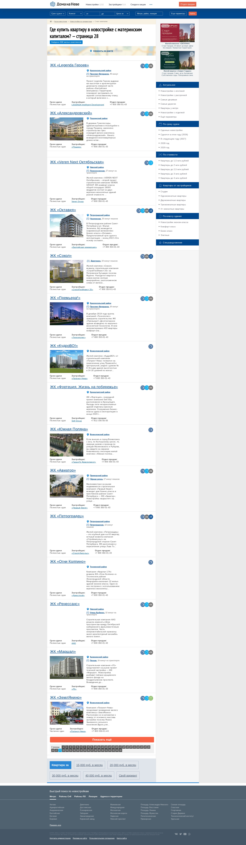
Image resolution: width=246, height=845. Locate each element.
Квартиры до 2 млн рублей (174, 165)
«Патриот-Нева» (80, 378)
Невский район (97, 167)
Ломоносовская (97, 171)
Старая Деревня (178, 813)
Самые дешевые (169, 99)
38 (96, 750)
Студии (164, 191)
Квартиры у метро (169, 108)
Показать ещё (102, 739)
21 (135, 747)
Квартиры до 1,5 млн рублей (175, 161)
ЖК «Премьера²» (65, 298)
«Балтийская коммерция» (84, 247)
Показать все (55, 825)
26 (53, 750)
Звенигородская (87, 816)
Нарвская (114, 816)
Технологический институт (182, 816)
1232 (95, 4)
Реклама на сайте (80, 838)
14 (110, 747)
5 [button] (80, 188)
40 (103, 750)
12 (102, 747)
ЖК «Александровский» (71, 113)
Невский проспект (118, 819)
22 (138, 747)
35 (85, 750)
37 (92, 750)
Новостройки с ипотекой (172, 91)
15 (113, 747)
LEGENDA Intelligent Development (88, 105)
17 (120, 747)
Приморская (146, 819)
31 (71, 750)
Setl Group (77, 421)
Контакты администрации (60, 838)
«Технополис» (79, 337)
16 (117, 747)
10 (95, 747)
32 (74, 750)
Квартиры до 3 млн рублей (174, 174)
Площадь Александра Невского (154, 805)
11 (99, 747)
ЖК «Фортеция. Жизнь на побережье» (84, 387)
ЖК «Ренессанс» (65, 604)
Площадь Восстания (149, 807)
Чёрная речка (96, 479)
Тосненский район (98, 567)
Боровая (53, 819)
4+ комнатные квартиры (172, 209)
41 (106, 750)
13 (106, 747)
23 (142, 747)
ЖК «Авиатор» (63, 470)
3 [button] (66, 188)
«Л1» (74, 689)
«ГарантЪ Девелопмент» (84, 462)
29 (64, 750)
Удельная (175, 819)
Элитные (165, 235)
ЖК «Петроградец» (67, 516)
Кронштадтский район (100, 392)
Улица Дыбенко (97, 613)
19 (127, 747)
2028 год (165, 143)
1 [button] (53, 188)
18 (124, 747)
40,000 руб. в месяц (98, 775)
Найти (192, 13)
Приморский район (99, 475)
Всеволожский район (99, 351)
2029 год (165, 147)
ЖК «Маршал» (63, 651)
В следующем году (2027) (173, 139)
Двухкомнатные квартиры (173, 200)
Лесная (93, 660)
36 (89, 750)
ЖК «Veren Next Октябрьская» (77, 162)
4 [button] (73, 188)
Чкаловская (95, 219)
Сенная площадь (178, 805)
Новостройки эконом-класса (174, 222)
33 (78, 750)
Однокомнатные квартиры (173, 196)
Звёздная (84, 813)
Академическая (56, 810)
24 (145, 747)
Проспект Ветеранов (99, 74)
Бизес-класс (166, 231)
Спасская (175, 807)
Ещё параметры (169, 117)
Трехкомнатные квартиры (173, 204)
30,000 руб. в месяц (65, 775)
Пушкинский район (98, 118)
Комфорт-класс (168, 226)
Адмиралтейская (57, 807)
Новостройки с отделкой (172, 112)
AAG (74, 643)
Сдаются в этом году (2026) (174, 134)
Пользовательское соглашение (102, 838)
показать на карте (103, 50)
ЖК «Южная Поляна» (69, 429)
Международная (117, 807)
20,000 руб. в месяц (123, 765)
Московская (115, 810)
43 (113, 750)
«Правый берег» (80, 508)
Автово (53, 805)
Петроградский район (100, 215)
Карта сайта (122, 838)
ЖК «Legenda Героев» (69, 65)
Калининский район (99, 657)
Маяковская (115, 805)
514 (117, 4)
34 (81, 750)
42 (110, 750)
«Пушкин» (76, 147)
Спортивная (176, 810)
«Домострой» (78, 595)
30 (67, 750)
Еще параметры (178, 14)
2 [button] (60, 188)
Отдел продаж (188, 4)
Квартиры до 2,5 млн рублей (175, 169)
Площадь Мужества (149, 813)
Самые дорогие (168, 104)
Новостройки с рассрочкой (174, 95)
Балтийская (55, 813)
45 (121, 750)
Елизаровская (86, 810)
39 (99, 750)
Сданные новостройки (172, 130)
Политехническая (148, 816)
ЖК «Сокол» (61, 256)
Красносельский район (100, 70)
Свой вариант (128, 775)
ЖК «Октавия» (63, 210)
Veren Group (78, 201)
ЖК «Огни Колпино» (68, 561)
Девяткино (96, 261)
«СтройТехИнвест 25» (82, 289)
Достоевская (85, 807)
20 (131, 747)
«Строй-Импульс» (80, 553)
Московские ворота (118, 813)
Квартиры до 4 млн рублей (174, 178)
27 (57, 750)
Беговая (53, 816)
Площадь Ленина (148, 810)
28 (60, 750)
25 (149, 747)
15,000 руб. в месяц (89, 765)
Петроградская (96, 525)
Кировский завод (87, 819)
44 (117, 750)
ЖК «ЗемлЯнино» (66, 697)
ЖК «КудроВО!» (64, 346)
